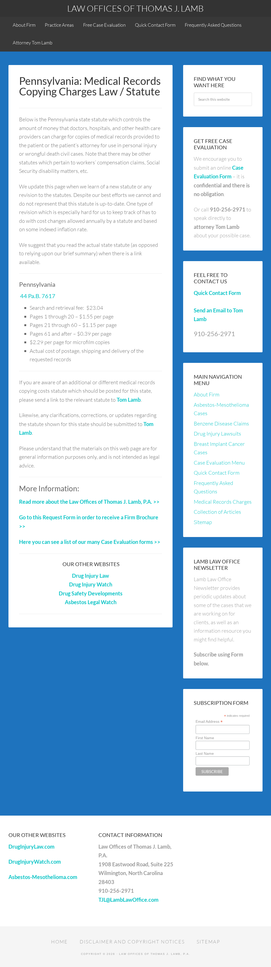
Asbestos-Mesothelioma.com (42, 877)
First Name (205, 738)
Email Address (209, 721)
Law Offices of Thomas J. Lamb (135, 8)
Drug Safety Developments (91, 593)
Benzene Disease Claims (221, 423)
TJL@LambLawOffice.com (128, 899)
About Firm (206, 394)
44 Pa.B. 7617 (37, 295)
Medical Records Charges (223, 501)
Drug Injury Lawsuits (217, 433)
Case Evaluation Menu (219, 462)
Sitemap (203, 522)
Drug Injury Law (90, 575)
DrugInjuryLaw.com (31, 846)
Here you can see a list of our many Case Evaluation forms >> (89, 542)
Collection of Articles (217, 511)
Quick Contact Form (217, 293)
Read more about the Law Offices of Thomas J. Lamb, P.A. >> (89, 501)
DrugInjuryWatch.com (34, 861)
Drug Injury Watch (90, 584)
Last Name (205, 753)
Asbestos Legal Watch (90, 602)
